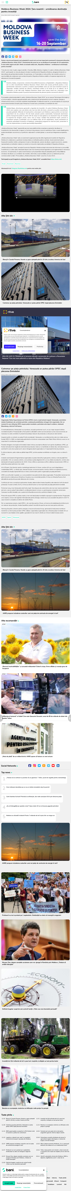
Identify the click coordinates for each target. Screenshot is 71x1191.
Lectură (59, 1184)
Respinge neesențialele (24, 1183)
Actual (12, 15)
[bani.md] (35, 2)
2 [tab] (33, 363)
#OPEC (4, 517)
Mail (20, 56)
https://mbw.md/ (56, 159)
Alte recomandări (9, 620)
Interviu (54, 1178)
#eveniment (10, 164)
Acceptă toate (9, 1183)
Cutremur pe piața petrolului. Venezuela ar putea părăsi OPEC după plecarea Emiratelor (33, 370)
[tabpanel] (35, 338)
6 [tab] (40, 363)
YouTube (53, 765)
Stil (65, 1184)
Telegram (13, 56)
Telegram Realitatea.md (19, 168)
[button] (44, 1170)
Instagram (34, 765)
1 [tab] (31, 363)
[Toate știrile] (7, 2)
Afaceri (56, 1181)
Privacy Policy (27, 1187)
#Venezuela (16, 517)
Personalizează (38, 1183)
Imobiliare (51, 1184)
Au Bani (47, 1178)
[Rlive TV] (66, 2)
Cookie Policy (18, 1187)
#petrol (9, 517)
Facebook (3, 56)
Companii (63, 1181)
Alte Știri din (7, 215)
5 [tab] (38, 363)
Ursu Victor (19, 375)
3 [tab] (35, 363)
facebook (30, 765)
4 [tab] (36, 363)
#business (18, 164)
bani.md (17, 15)
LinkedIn (6, 56)
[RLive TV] (8, 312)
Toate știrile (6, 1114)
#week (4, 164)
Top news (5, 772)
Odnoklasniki (16, 56)
